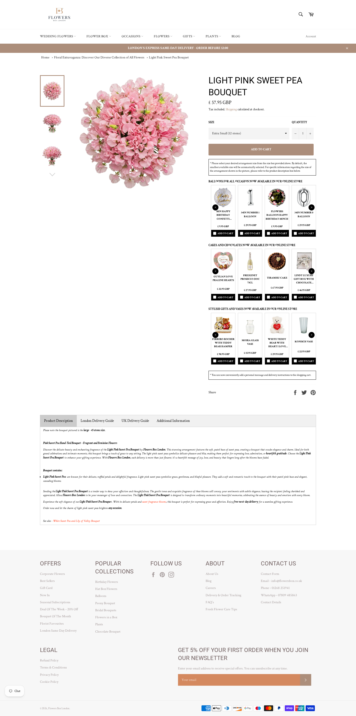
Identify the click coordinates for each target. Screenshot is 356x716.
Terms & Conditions (53, 667)
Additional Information (173, 420)
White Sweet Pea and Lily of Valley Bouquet (76, 521)
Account (311, 36)
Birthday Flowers (106, 582)
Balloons (100, 596)
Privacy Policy (49, 675)
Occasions (131, 36)
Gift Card (46, 588)
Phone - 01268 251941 (275, 588)
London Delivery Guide (97, 420)
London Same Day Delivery (58, 630)
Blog (236, 36)
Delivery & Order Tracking (223, 595)
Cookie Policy (49, 682)
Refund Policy (49, 660)
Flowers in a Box (106, 617)
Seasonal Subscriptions (55, 602)
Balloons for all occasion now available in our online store (255, 181)
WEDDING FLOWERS (57, 36)
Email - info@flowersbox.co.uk (281, 581)
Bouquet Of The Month (55, 616)
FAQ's (210, 602)
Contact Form (270, 574)
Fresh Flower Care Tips (221, 609)
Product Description (58, 420)
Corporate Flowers (52, 574)
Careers (211, 588)
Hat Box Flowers (106, 589)
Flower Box (97, 36)
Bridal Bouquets (105, 610)
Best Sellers (47, 581)
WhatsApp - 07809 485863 (279, 595)
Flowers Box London (59, 708)
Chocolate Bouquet (107, 631)
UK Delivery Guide (135, 420)
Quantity (299, 122)
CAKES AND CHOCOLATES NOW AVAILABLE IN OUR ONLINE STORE (252, 245)
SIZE (211, 122)
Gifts (188, 36)
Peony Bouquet (105, 603)
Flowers (162, 36)
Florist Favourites (52, 623)
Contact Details (271, 602)
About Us (212, 574)
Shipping (231, 109)
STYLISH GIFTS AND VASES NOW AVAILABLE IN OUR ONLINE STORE (253, 309)
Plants (212, 36)
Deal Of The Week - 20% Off (59, 609)
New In (45, 595)
